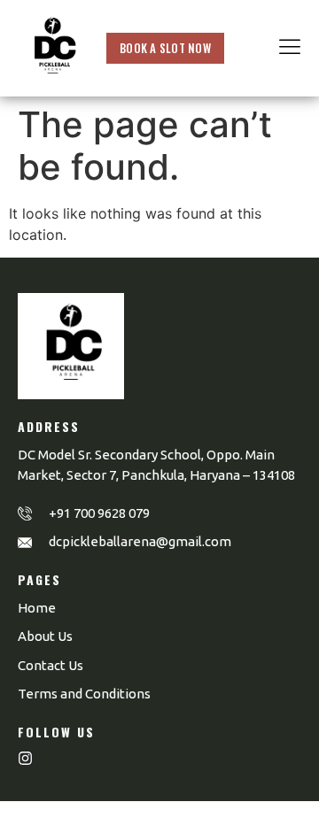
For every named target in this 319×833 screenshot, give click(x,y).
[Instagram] (25, 758)
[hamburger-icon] (289, 49)
